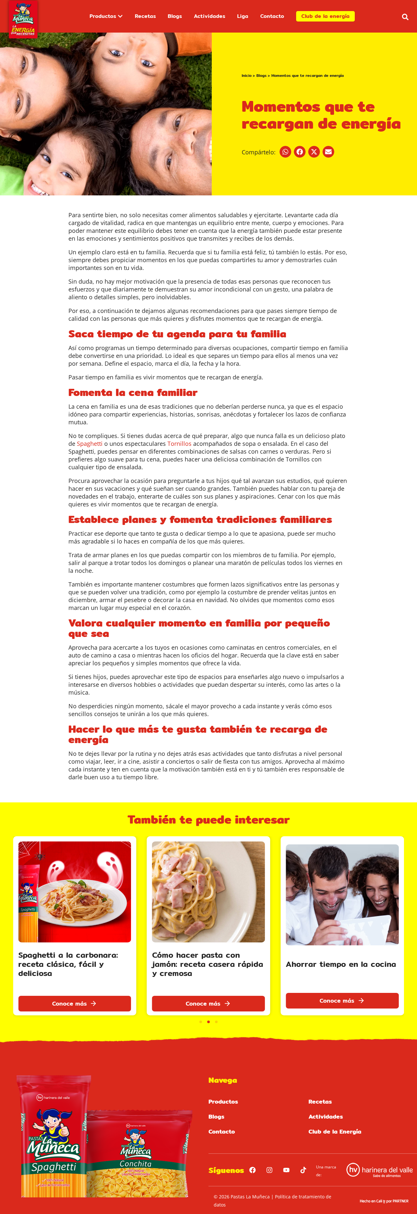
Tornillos (179, 443)
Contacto (221, 1131)
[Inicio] (23, 19)
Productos (223, 1101)
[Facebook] (252, 1170)
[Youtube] (286, 1170)
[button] (405, 17)
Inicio (247, 75)
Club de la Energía (335, 1131)
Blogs (261, 75)
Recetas (320, 1101)
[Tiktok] (303, 1170)
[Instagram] (269, 1170)
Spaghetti (90, 443)
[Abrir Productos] (120, 16)
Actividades (326, 1116)
